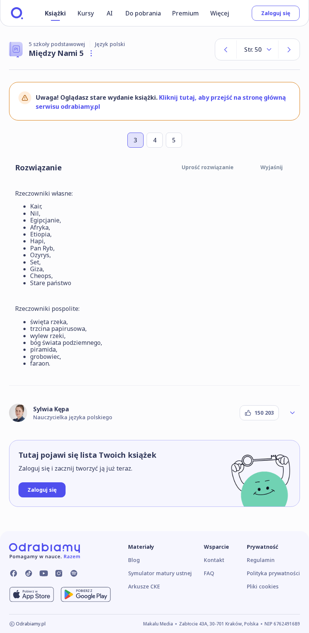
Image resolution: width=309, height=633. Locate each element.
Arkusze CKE (144, 586)
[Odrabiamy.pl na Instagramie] (58, 573)
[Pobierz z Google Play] (85, 594)
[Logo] (16, 13)
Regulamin (261, 560)
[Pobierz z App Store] (31, 594)
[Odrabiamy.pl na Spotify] (73, 573)
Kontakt (214, 560)
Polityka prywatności (273, 573)
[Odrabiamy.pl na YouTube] (43, 573)
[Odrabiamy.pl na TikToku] (28, 573)
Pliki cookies (262, 586)
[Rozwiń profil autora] (292, 412)
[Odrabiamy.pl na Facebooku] (13, 573)
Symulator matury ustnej (160, 573)
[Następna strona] (289, 49)
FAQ (209, 573)
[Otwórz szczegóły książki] (91, 53)
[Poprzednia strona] (226, 49)
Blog (134, 560)
